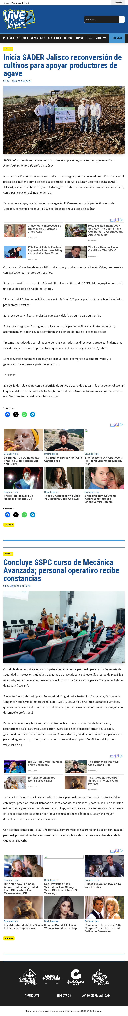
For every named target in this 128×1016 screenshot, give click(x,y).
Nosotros (64, 995)
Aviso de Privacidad (96, 995)
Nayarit (81, 38)
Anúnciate (32, 995)
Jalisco (69, 38)
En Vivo (117, 38)
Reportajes (38, 38)
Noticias (22, 38)
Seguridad (54, 38)
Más (98, 38)
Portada (8, 38)
